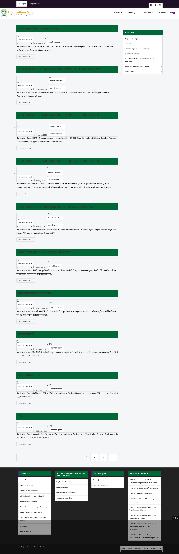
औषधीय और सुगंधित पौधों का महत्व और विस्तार (44, 252)
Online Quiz (97, 480)
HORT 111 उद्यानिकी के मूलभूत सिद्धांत (140, 493)
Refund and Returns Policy (65, 492)
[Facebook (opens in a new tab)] (151, 5)
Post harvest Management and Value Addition (33, 519)
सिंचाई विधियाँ (26, 334)
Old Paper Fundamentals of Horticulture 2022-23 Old (58, 115)
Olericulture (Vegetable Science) (32, 496)
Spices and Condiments (28, 501)
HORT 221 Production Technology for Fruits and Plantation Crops (142, 517)
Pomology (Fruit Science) (29, 490)
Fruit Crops (129, 43)
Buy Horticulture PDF (63, 481)
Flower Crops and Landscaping (137, 48)
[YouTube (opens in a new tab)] (155, 5)
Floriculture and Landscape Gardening (33, 507)
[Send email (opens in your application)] (160, 5)
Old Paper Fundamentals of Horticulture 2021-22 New (59, 161)
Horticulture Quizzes (100, 485)
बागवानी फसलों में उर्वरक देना (34, 293)
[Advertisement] (89, 537)
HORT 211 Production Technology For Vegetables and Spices (142, 508)
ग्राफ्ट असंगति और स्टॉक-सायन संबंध (38, 28)
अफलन (22, 416)
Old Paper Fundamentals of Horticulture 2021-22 (55, 206)
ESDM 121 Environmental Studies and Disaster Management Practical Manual (143, 481)
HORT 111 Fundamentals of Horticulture (143, 488)
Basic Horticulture (56, 80)
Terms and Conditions (64, 498)
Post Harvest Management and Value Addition (139, 60)
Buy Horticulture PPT (63, 487)
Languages (22, 3)
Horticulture (24, 480)
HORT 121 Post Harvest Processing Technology (141, 500)
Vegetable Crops (131, 38)
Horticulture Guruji (25, 39)
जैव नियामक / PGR (29, 375)
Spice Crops (129, 71)
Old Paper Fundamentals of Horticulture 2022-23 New (59, 69)
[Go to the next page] (113, 457)
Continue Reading (27, 56)
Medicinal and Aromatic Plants (137, 66)
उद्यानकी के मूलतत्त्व (54, 42)
